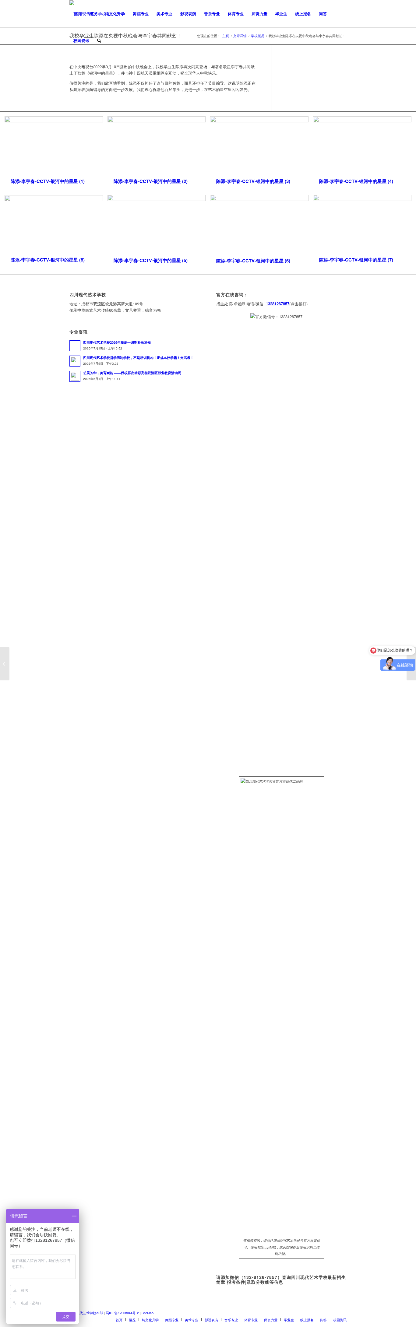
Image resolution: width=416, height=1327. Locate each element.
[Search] (99, 40)
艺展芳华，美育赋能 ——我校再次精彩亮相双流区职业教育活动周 (132, 372)
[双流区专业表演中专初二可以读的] (4, 663)
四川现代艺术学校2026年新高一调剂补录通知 (117, 342)
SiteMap (147, 1312)
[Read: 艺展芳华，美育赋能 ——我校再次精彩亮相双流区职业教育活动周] (74, 376)
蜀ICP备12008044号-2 (122, 1312)
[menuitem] (77, 13)
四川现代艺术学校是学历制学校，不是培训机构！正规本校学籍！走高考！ (138, 357)
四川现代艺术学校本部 (86, 1312)
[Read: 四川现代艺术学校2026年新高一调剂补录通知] (74, 345)
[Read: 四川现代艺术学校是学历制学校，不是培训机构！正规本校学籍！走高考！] (74, 361)
